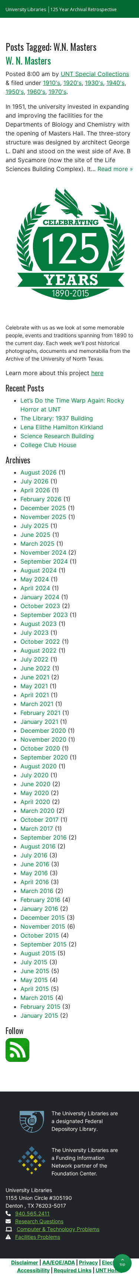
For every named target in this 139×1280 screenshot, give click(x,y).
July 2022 (34, 659)
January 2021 (39, 721)
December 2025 (43, 508)
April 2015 (34, 988)
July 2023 (34, 632)
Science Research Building (57, 436)
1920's (72, 82)
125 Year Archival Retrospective (83, 9)
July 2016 (33, 855)
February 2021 (40, 712)
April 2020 (35, 801)
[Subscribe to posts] (17, 1049)
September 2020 (44, 757)
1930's (94, 82)
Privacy (88, 1262)
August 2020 (38, 766)
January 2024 (39, 597)
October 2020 (40, 748)
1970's (57, 91)
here (97, 373)
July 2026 (34, 481)
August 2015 (38, 953)
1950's (15, 91)
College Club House (48, 445)
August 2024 (38, 570)
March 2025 (37, 543)
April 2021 (34, 695)
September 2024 (44, 561)
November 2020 (43, 739)
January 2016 (39, 908)
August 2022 (38, 650)
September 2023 (44, 614)
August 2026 (38, 472)
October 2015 (39, 935)
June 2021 (34, 677)
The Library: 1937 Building (56, 418)
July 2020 (34, 775)
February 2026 (41, 499)
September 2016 (43, 837)
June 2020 (35, 784)
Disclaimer (24, 1262)
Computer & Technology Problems (58, 1229)
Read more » (115, 169)
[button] (122, 1263)
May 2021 (34, 686)
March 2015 (36, 997)
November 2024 (43, 552)
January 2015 (39, 1015)
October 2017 (39, 819)
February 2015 (40, 1006)
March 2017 (36, 828)
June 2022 (35, 668)
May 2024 (34, 579)
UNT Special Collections (95, 74)
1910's (51, 82)
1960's (36, 91)
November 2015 (42, 926)
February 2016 (40, 899)
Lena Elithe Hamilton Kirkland (61, 427)
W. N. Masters (28, 60)
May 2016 (34, 873)
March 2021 (36, 704)
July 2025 (34, 525)
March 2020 (37, 810)
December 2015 (42, 917)
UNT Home (109, 1270)
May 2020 (34, 793)
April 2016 (34, 882)
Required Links (73, 1270)
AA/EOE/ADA (58, 1262)
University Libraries (26, 9)
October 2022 (40, 641)
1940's (115, 82)
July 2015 (33, 962)
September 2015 (43, 944)
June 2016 (34, 864)
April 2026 (35, 490)
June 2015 (34, 971)
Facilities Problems (37, 1237)
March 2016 (36, 891)
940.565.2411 (32, 1213)
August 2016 (38, 846)
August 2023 (38, 623)
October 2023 (40, 606)
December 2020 (43, 730)
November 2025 (43, 517)
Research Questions (39, 1221)
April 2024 (35, 588)
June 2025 (35, 534)
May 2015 (34, 980)
